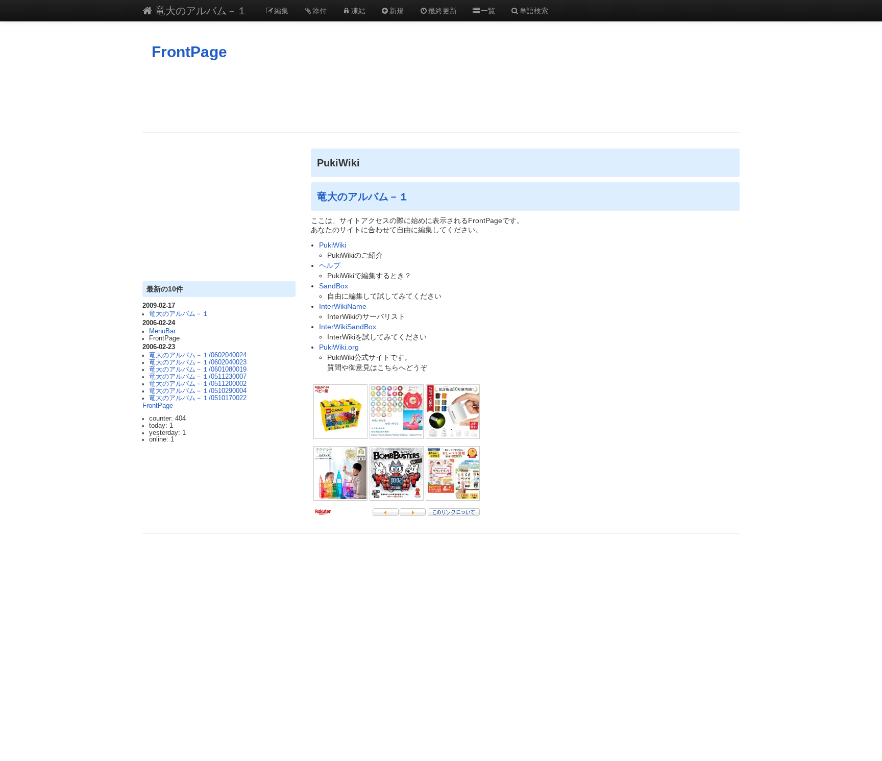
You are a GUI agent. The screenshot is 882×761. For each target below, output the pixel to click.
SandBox (333, 286)
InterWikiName (342, 306)
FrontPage (189, 51)
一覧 (488, 10)
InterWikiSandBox (347, 327)
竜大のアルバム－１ (199, 10)
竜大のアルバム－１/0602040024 (198, 355)
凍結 (358, 10)
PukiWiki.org (339, 347)
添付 (319, 10)
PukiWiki (332, 245)
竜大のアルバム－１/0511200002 (198, 383)
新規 (396, 10)
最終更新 (442, 10)
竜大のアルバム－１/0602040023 (198, 362)
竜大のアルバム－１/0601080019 (198, 369)
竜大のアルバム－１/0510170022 (198, 398)
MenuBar (162, 331)
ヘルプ (329, 265)
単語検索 (534, 10)
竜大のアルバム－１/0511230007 (198, 376)
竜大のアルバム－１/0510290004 (198, 391)
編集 (281, 10)
